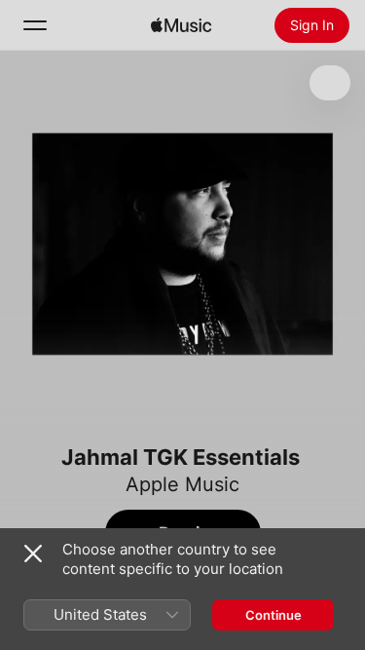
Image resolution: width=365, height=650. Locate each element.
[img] (181, 25)
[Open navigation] (35, 25)
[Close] (33, 553)
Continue (273, 615)
